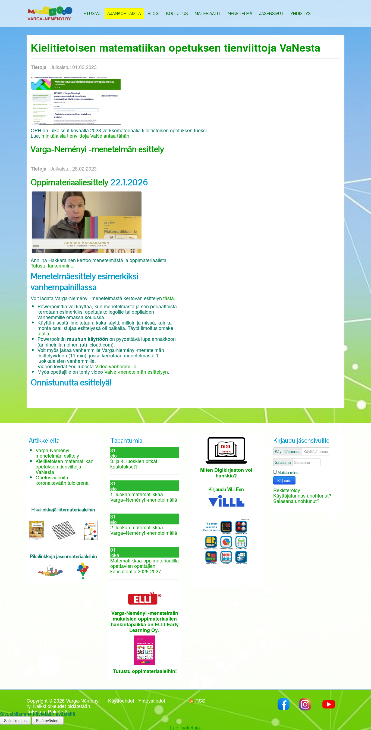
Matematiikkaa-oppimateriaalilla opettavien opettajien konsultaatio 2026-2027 (144, 566)
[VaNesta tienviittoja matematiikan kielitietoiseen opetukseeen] (76, 98)
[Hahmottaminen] (82, 570)
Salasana (283, 462)
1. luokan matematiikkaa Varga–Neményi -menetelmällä (143, 496)
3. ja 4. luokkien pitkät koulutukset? (133, 463)
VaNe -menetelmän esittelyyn (136, 371)
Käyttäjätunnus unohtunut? (302, 495)
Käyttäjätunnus (287, 451)
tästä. (169, 297)
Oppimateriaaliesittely (69, 182)
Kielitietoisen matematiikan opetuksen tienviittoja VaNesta (175, 47)
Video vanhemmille (115, 366)
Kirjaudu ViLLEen (226, 489)
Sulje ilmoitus (15, 720)
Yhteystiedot (151, 700)
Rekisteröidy (286, 489)
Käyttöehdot (121, 700)
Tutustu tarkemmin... (53, 265)
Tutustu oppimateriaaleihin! (145, 671)
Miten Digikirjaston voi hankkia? (226, 472)
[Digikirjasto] (226, 449)
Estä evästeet (47, 720)
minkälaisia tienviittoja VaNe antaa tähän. (87, 135)
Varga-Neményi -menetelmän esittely (97, 149)
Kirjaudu (284, 480)
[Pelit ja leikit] (50, 570)
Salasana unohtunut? (296, 500)
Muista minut (289, 472)
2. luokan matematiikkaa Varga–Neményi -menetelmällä (143, 530)
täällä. (44, 333)
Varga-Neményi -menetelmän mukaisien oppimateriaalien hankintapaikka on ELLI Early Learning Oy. (145, 621)
